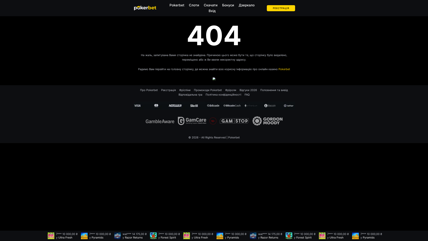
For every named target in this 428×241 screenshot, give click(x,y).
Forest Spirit (165, 237)
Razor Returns (131, 237)
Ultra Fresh (63, 237)
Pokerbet (177, 5)
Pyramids (95, 237)
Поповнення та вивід (274, 90)
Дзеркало (247, 5)
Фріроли (230, 90)
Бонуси (228, 5)
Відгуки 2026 (248, 90)
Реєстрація (281, 8)
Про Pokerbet (149, 90)
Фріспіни (185, 90)
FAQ (247, 94)
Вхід (212, 11)
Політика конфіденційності (223, 94)
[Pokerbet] (145, 8)
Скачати (211, 5)
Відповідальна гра (190, 94)
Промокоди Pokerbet (208, 90)
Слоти (194, 5)
